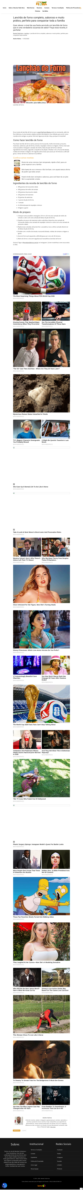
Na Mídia (45, 11)
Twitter (59, 1153)
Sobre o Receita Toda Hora (17, 8)
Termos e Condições (58, 8)
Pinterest (59, 1169)
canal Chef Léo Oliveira (44, 132)
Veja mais (53, 1127)
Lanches (26, 33)
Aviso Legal (34, 1165)
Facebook (59, 1150)
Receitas (39, 8)
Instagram (60, 1157)
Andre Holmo (17, 38)
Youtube (59, 1161)
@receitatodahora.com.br (30, 243)
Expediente (34, 1157)
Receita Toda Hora (18, 33)
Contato (46, 8)
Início (4, 8)
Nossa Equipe (34, 1169)
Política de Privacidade (73, 8)
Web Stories (30, 8)
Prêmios (37, 11)
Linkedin (59, 1165)
